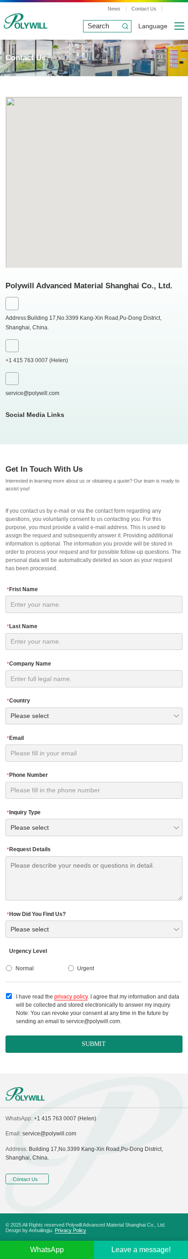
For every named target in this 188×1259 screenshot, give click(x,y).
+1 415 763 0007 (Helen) (36, 360)
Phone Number (27, 775)
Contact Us (144, 8)
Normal (25, 968)
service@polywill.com (32, 393)
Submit (94, 1043)
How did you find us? (36, 914)
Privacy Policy (70, 1230)
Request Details (29, 849)
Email (15, 738)
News (114, 8)
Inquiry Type (24, 812)
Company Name (29, 664)
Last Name (22, 626)
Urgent (85, 968)
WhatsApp (47, 1250)
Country (18, 700)
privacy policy (71, 997)
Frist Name (22, 589)
